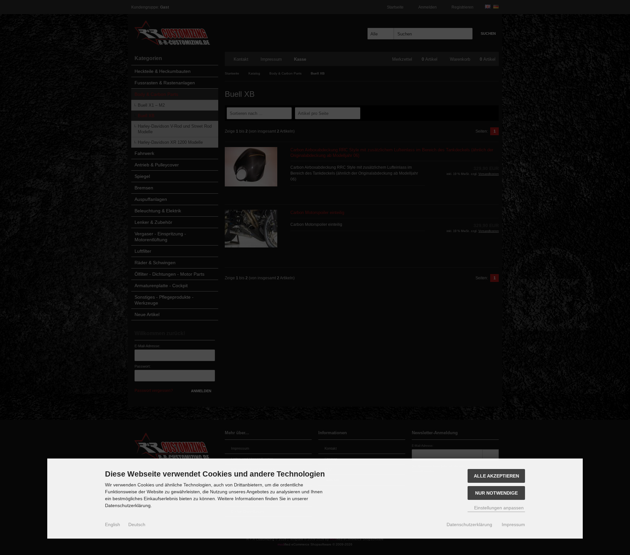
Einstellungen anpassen (498, 507)
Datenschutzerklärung (469, 524)
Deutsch (136, 524)
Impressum (513, 524)
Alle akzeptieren (496, 476)
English (112, 524)
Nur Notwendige (496, 493)
